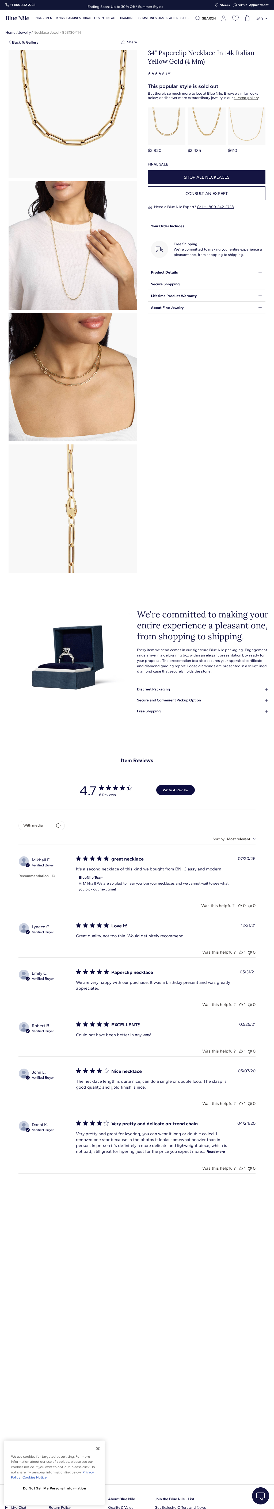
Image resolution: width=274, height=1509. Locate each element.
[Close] (98, 1448)
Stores (225, 5)
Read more (216, 1151)
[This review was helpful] (240, 905)
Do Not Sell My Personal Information (54, 1488)
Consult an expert (206, 193)
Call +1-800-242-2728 (215, 207)
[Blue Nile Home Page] (17, 18)
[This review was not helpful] (250, 905)
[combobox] (234, 839)
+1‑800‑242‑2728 (22, 5)
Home (10, 32)
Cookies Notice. (34, 1477)
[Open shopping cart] (247, 18)
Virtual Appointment (253, 5)
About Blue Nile (121, 1499)
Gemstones (147, 18)
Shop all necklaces (206, 177)
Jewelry (24, 32)
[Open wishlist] (235, 18)
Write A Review (175, 790)
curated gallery (246, 97)
